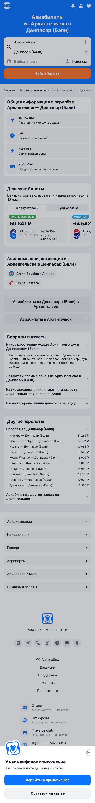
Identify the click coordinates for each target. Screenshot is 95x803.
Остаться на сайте (48, 793)
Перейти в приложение (47, 780)
